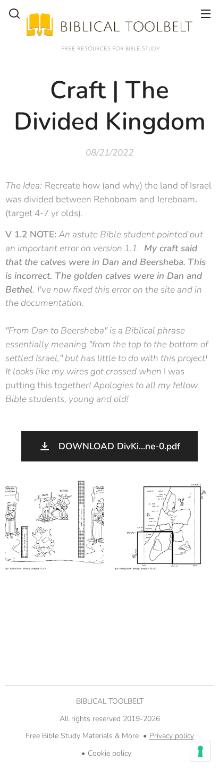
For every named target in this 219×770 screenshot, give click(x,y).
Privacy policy (171, 736)
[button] (14, 13)
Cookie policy (109, 753)
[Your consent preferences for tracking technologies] (200, 751)
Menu (205, 13)
